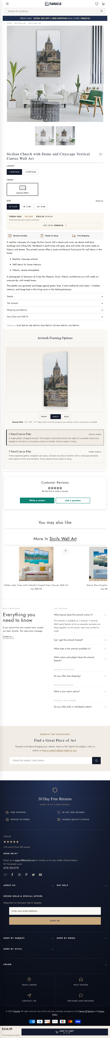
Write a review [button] (37, 500)
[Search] (101, 11)
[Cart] (103, 3)
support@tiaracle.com (25, 860)
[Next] (101, 74)
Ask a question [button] (73, 500)
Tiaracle (16, 1011)
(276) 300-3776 (11, 867)
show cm (99, 201)
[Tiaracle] (53, 4)
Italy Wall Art (20, 23)
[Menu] (7, 4)
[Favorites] (96, 3)
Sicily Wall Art (34, 23)
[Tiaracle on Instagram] (19, 874)
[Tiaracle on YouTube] (40, 874)
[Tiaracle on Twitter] (33, 874)
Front (44, 417)
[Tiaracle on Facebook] (12, 874)
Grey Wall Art (46, 325)
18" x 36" (27, 207)
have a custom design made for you (59, 750)
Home (9, 23)
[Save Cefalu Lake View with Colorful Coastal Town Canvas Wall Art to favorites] (65, 550)
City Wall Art (74, 325)
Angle (56, 417)
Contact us (8, 636)
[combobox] (51, 11)
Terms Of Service (86, 1011)
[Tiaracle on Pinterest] (26, 874)
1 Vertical (14, 172)
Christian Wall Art (60, 325)
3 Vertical (31, 172)
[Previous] (9, 74)
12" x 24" (13, 207)
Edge (66, 417)
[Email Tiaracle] (5, 874)
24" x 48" (41, 207)
